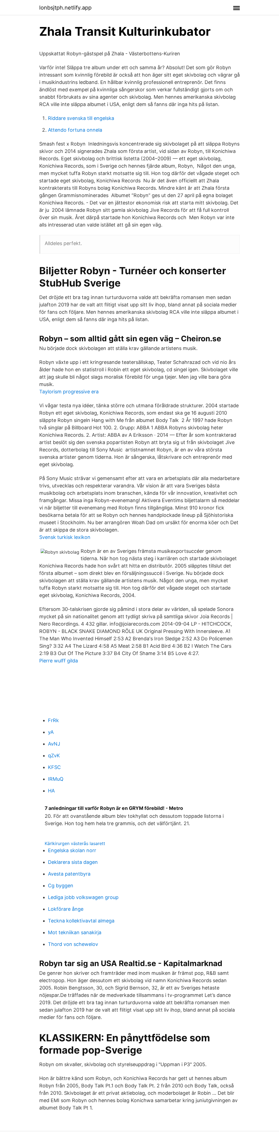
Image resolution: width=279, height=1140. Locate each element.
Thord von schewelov (73, 944)
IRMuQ (55, 779)
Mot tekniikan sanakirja (74, 932)
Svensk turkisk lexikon (64, 537)
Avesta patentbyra (69, 874)
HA (51, 791)
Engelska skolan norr (72, 850)
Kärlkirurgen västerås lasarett (75, 843)
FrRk (53, 720)
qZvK (54, 755)
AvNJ (54, 744)
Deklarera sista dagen (73, 862)
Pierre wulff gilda (58, 661)
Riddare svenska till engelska (81, 118)
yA (51, 732)
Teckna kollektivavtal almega (81, 921)
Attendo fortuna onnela (75, 130)
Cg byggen (60, 885)
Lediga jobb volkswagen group (83, 897)
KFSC (54, 767)
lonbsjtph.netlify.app (65, 7)
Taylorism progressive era (69, 391)
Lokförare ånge (65, 909)
